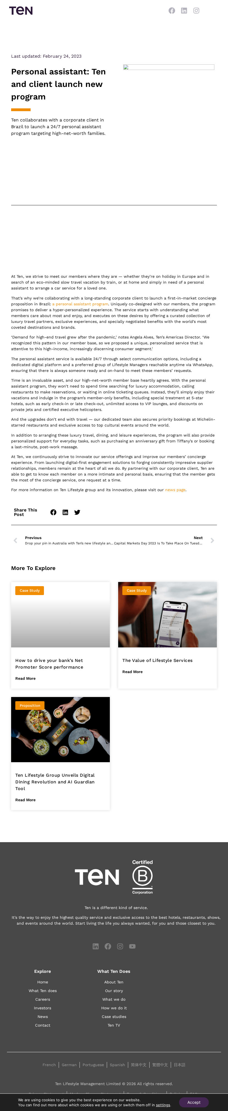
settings (163, 1105)
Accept (193, 1102)
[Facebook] (171, 10)
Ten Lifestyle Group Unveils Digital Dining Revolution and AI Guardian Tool (55, 782)
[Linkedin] (184, 10)
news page (175, 490)
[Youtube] (132, 946)
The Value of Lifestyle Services (157, 660)
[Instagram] (196, 10)
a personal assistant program (80, 304)
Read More (25, 678)
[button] (54, 512)
